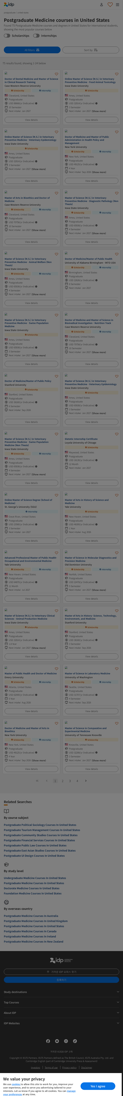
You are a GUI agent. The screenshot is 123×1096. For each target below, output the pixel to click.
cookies (16, 1084)
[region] (61, 1084)
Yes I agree (98, 1086)
